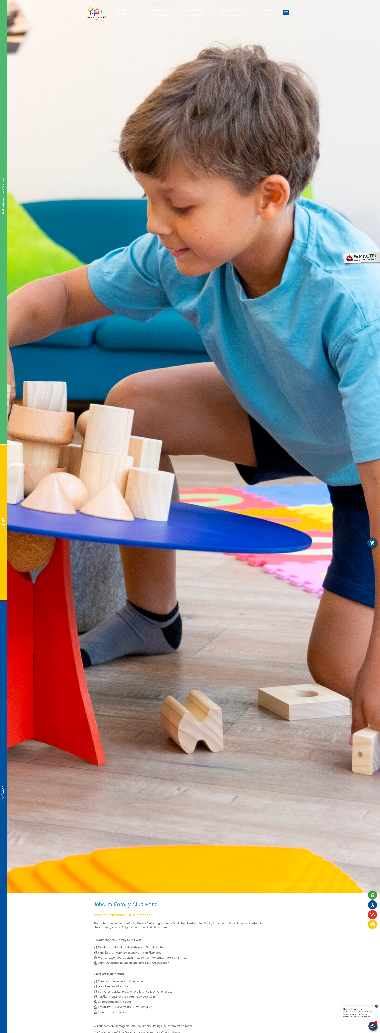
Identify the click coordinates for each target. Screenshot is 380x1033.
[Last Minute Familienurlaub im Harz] (372, 914)
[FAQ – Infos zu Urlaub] (372, 895)
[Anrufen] (372, 924)
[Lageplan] (372, 904)
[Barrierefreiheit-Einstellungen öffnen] (372, 543)
